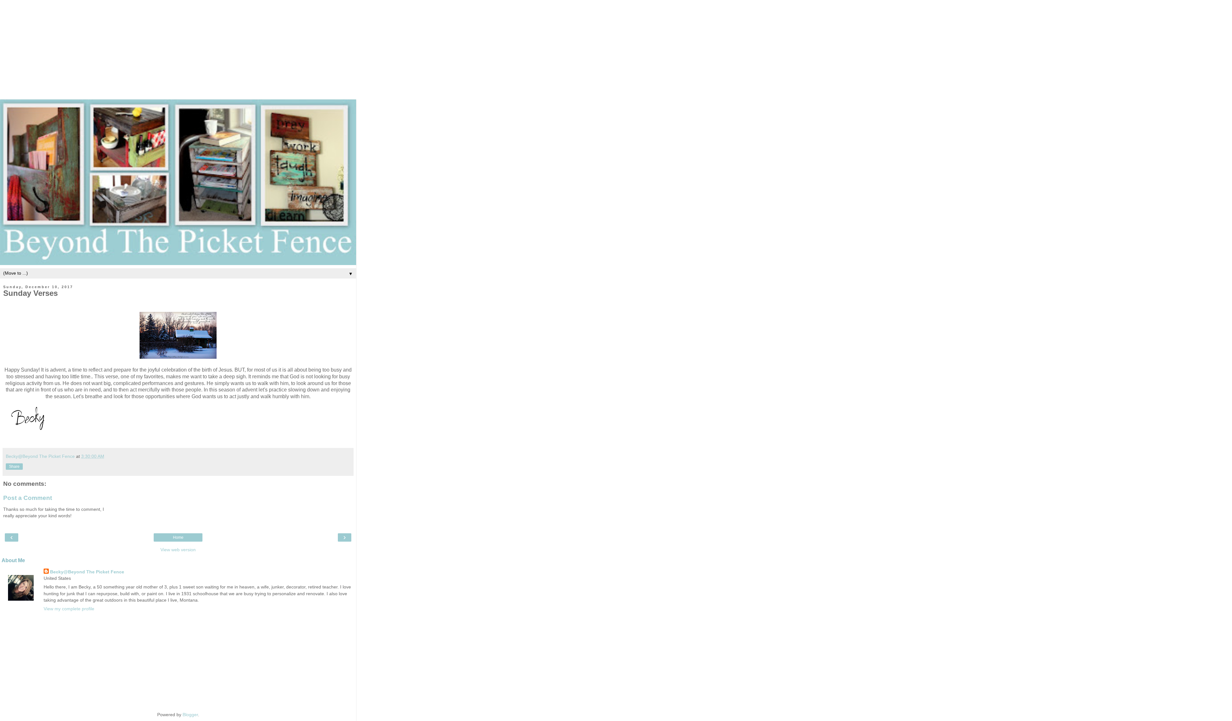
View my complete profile (69, 608)
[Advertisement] (616, 45)
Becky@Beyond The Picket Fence (87, 571)
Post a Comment (27, 497)
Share (14, 466)
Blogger (190, 714)
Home (178, 537)
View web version (178, 549)
